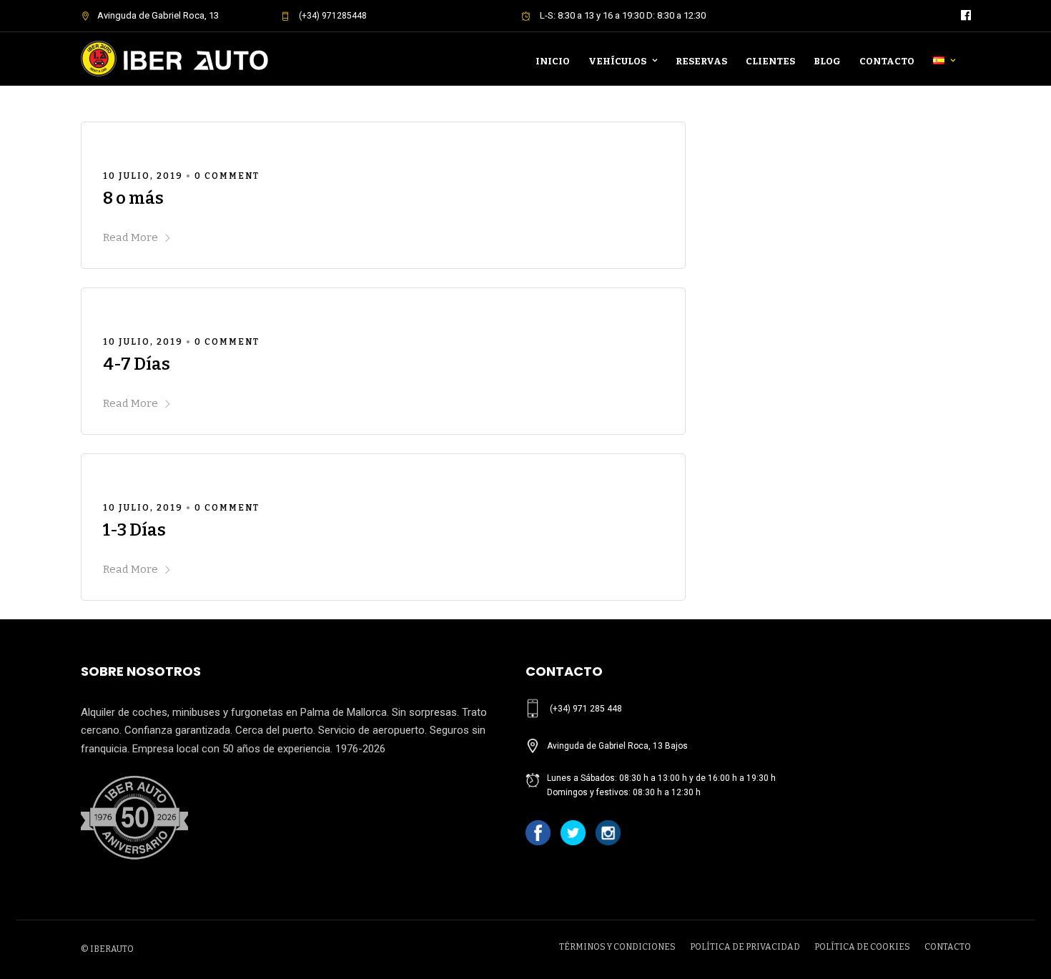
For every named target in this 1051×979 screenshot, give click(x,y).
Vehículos (617, 61)
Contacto (886, 61)
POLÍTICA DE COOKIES (862, 947)
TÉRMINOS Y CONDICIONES (617, 947)
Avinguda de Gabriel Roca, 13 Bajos (617, 746)
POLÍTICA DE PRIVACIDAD (745, 947)
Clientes (770, 61)
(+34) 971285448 (332, 16)
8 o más (133, 198)
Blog (827, 61)
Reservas (701, 61)
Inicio (553, 61)
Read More (130, 237)
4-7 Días (136, 364)
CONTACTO (947, 947)
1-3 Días (134, 530)
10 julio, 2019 (143, 176)
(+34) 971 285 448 (586, 709)
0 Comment (227, 176)
